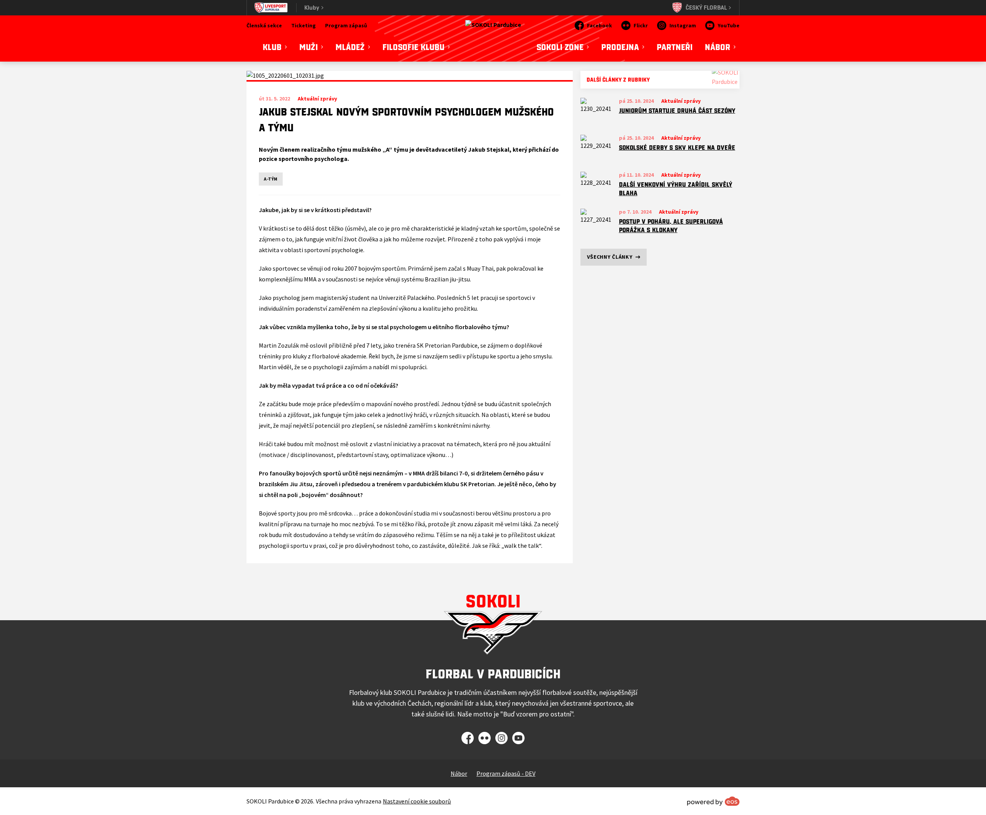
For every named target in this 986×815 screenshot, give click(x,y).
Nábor (459, 773)
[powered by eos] (713, 801)
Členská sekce (264, 25)
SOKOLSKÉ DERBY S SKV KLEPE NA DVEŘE (677, 147)
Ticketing (303, 25)
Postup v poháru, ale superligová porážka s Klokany (671, 226)
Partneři (675, 47)
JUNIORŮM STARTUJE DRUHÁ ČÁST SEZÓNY (677, 110)
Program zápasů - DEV (505, 773)
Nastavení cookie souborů (417, 801)
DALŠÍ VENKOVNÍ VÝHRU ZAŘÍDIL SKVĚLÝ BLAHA (675, 189)
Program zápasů (346, 25)
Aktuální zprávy (681, 100)
